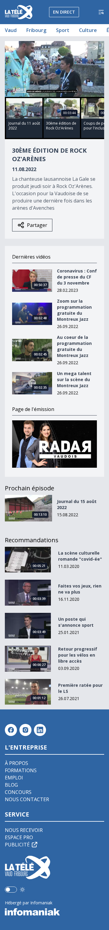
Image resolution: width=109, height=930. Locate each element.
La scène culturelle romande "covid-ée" (80, 556)
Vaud (11, 30)
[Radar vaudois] (54, 444)
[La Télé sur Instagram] (25, 730)
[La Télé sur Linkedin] (40, 730)
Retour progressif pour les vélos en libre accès (77, 655)
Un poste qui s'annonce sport (76, 622)
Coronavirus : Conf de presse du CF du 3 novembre (77, 277)
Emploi (14, 777)
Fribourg (36, 30)
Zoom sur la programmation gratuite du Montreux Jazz (74, 310)
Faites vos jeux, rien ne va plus (79, 589)
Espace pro (19, 837)
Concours (18, 792)
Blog (11, 785)
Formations (21, 770)
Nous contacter (27, 799)
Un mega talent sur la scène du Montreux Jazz (74, 379)
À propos (16, 763)
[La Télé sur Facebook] (11, 730)
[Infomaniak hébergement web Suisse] (54, 912)
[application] (54, 69)
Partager (37, 225)
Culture (88, 30)
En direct (64, 12)
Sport (62, 30)
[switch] (11, 890)
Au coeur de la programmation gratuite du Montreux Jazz (74, 346)
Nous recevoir (24, 830)
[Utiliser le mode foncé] (22, 890)
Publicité (17, 844)
